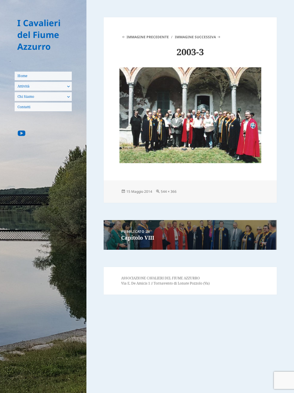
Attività (24, 86)
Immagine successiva (195, 37)
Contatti (24, 106)
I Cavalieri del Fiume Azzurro (39, 34)
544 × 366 (169, 191)
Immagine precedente (148, 37)
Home (22, 75)
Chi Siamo (26, 96)
